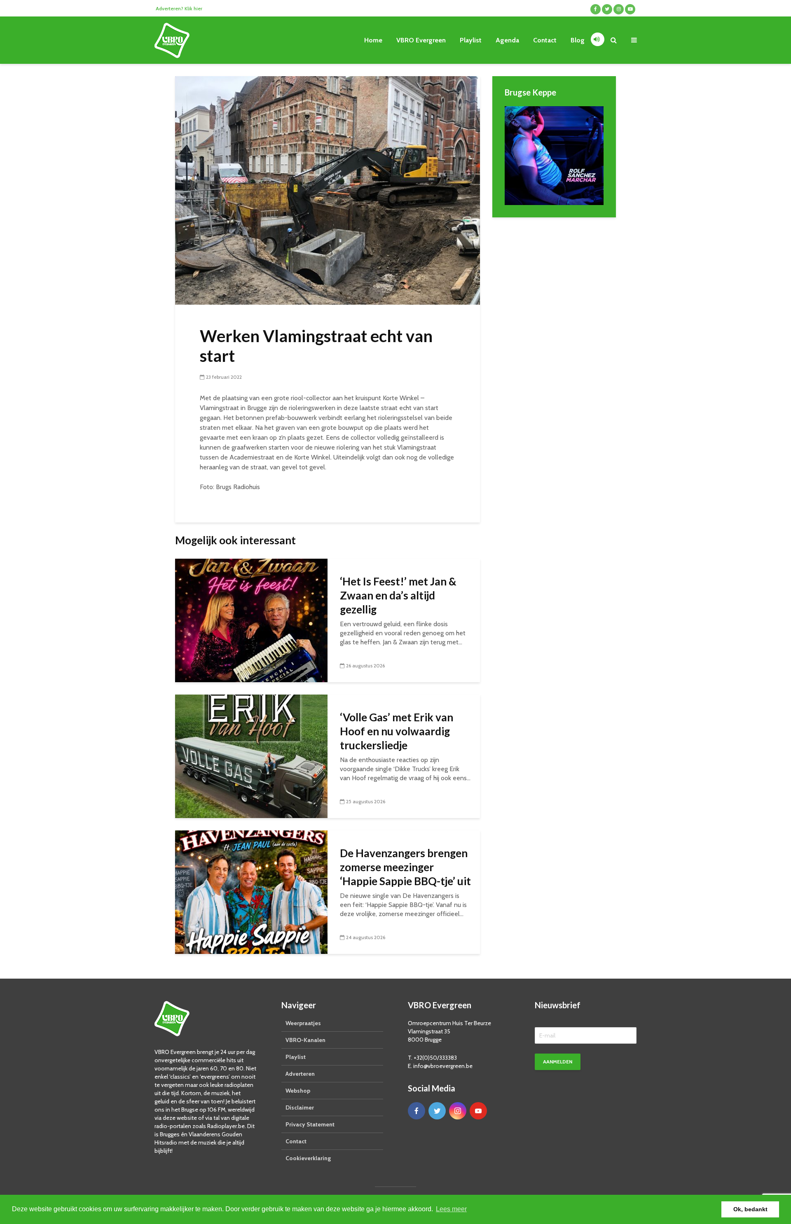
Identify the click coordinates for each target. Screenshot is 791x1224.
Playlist (471, 40)
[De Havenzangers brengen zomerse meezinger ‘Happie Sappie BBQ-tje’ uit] (251, 891)
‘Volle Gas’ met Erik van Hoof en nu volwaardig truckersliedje (396, 731)
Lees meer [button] (451, 1208)
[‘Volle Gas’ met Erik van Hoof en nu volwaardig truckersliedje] (251, 756)
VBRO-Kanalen (305, 1040)
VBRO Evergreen (421, 40)
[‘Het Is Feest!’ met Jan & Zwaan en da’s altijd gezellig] (251, 620)
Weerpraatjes (303, 1023)
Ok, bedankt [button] (750, 1209)
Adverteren (300, 1073)
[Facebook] (416, 1110)
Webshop (298, 1090)
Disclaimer (300, 1107)
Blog (578, 40)
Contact (545, 40)
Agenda (507, 40)
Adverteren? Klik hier (179, 8)
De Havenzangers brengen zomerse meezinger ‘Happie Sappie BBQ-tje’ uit (405, 867)
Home (373, 40)
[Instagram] (457, 1110)
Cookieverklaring (308, 1158)
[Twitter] (437, 1110)
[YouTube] (478, 1110)
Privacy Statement (310, 1124)
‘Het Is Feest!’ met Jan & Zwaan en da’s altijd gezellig (398, 595)
